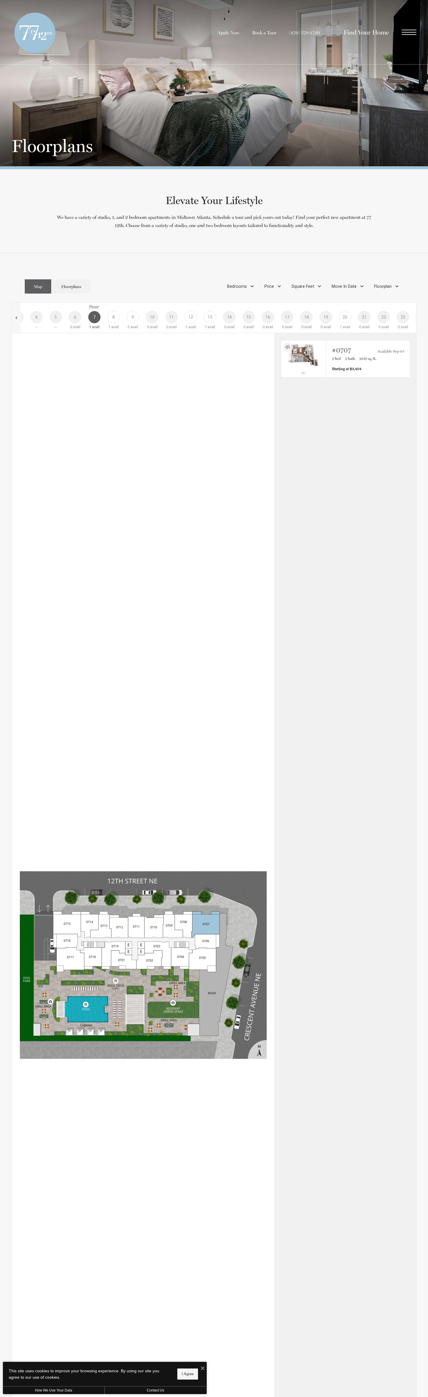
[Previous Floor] (16, 318)
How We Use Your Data (53, 1390)
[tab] (38, 286)
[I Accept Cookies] (202, 1368)
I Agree (188, 1374)
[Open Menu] (409, 32)
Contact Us (155, 1390)
